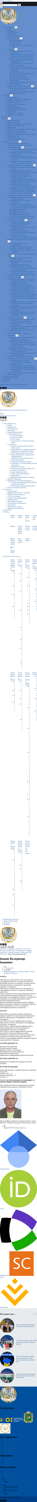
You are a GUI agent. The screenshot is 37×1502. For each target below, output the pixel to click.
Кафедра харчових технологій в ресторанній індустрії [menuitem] (21, 350)
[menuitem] (16, 27)
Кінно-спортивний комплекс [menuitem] (20, 79)
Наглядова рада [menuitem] (13, 33)
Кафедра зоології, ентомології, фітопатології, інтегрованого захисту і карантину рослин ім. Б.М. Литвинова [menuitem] (23, 205)
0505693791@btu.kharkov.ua (17, 1128)
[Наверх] (0, 390)
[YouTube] (5, 388)
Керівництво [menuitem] (12, 31)
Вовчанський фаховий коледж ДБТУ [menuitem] (23, 91)
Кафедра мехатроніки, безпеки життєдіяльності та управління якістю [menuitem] (23, 185)
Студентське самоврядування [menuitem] (17, 104)
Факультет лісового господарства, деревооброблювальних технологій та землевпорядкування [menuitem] (20, 145)
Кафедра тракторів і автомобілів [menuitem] (21, 170)
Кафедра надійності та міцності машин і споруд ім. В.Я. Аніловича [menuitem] (24, 182)
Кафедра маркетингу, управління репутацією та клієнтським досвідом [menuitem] (23, 366)
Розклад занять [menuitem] (12, 97)
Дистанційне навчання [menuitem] (15, 108)
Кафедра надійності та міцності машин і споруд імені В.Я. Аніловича (16, 952)
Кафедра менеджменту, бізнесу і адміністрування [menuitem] (21, 258)
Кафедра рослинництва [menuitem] (19, 209)
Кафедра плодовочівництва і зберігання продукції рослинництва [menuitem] (23, 215)
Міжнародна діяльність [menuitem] (11, 376)
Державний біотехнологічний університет (13, 384)
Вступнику (7, 1461)
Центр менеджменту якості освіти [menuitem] (22, 58)
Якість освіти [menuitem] (15, 44)
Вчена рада (7, 1444)
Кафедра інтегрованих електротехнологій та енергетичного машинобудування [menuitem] (23, 227)
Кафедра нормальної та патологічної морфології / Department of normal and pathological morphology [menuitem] (23, 280)
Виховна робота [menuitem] (13, 106)
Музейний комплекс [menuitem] (18, 72)
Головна (2, 949)
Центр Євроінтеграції (11, 1475)
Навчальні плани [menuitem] (16, 42)
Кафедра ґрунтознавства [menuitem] (19, 213)
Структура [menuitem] (11, 49)
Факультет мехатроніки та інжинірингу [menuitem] (20, 165)
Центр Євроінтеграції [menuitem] (11, 378)
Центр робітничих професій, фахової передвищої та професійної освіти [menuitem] (23, 55)
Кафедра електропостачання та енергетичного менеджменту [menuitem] (21, 223)
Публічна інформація (10, 1450)
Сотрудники (10, 949)
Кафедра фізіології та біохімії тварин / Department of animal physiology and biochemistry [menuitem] (23, 313)
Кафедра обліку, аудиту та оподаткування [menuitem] (19, 244)
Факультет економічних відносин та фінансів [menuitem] (22, 239)
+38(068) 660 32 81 (24, 1487)
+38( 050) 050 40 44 (24, 1490)
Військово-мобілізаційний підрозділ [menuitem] (23, 82)
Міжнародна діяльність (11, 1476)
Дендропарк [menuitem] (15, 80)
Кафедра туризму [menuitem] (17, 364)
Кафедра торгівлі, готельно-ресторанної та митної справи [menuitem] (21, 361)
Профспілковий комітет (11, 1448)
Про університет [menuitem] (9, 27)
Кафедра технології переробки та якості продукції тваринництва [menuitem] (24, 327)
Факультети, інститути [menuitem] (11, 141)
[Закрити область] (1, 7)
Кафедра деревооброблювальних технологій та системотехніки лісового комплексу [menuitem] (24, 158)
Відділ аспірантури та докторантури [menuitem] (19, 124)
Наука (6, 1471)
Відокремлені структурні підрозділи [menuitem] (19, 86)
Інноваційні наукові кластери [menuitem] (17, 132)
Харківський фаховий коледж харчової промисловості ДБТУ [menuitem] (24, 89)
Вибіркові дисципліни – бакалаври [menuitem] (19, 99)
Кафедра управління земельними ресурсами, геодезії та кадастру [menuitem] (22, 162)
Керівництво (8, 1443)
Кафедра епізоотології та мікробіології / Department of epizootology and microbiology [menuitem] (24, 308)
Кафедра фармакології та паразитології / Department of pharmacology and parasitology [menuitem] (23, 303)
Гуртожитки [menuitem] (11, 111)
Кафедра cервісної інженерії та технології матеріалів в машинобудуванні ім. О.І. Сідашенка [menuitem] (23, 177)
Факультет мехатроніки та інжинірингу (12, 950)
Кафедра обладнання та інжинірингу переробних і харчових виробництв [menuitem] (23, 190)
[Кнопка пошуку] (19, 5)
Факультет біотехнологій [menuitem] (16, 317)
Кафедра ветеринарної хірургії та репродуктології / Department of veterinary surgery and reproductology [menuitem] (22, 286)
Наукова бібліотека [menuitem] (14, 120)
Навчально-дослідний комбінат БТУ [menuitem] (23, 74)
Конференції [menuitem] (12, 127)
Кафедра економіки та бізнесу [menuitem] (21, 248)
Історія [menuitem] (10, 29)
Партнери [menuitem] (7, 379)
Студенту (7, 1459)
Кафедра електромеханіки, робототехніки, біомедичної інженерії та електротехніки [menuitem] (23, 232)
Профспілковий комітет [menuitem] (15, 36)
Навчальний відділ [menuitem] (17, 65)
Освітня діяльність (10, 1446)
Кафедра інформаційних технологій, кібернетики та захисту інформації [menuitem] (23, 272)
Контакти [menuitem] (7, 381)
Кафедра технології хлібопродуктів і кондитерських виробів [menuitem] (23, 338)
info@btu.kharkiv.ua (14, 1494)
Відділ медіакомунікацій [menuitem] (19, 77)
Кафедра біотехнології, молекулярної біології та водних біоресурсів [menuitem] (23, 320)
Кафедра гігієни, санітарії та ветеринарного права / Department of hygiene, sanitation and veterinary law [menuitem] (23, 291)
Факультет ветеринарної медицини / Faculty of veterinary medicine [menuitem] (29, 679)
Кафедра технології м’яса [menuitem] (19, 348)
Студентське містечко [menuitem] (18, 75)
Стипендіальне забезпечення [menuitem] (17, 109)
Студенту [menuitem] (7, 95)
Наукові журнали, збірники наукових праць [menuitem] (22, 129)
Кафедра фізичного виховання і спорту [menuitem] (24, 188)
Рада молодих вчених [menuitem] (14, 138)
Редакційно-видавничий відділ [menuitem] (21, 67)
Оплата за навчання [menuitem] (14, 102)
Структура (7, 1451)
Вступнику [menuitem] (7, 116)
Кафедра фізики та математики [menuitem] (21, 193)
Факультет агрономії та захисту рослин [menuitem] (20, 195)
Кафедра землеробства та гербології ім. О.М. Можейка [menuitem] (23, 198)
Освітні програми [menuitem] (17, 40)
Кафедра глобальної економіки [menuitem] (21, 247)
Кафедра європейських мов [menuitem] (20, 265)
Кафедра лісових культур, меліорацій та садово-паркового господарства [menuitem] (24, 150)
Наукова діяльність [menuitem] (14, 122)
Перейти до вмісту (6, 1)
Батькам (6, 1463)
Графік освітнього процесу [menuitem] (16, 101)
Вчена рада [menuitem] (11, 34)
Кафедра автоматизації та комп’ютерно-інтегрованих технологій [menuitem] (24, 236)
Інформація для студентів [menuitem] (16, 115)
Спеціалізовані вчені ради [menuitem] (16, 125)
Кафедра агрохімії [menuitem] (17, 211)
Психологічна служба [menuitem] (15, 113)
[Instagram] (3, 388)
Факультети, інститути (23, 949)
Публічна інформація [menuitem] (14, 84)
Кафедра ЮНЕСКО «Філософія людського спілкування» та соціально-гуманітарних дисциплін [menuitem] (23, 268)
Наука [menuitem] (6, 118)
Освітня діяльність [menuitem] (14, 38)
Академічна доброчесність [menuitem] (16, 139)
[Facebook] (1, 388)
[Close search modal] (1, 3)
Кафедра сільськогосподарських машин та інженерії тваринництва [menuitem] (24, 173)
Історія (6, 1441)
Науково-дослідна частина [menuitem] (16, 131)
